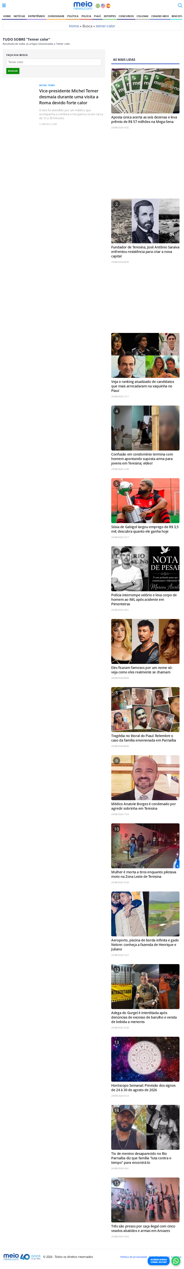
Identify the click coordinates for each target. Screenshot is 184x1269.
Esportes (110, 16)
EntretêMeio (36, 16)
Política (72, 16)
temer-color (105, 26)
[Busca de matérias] (180, 6)
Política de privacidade (133, 1257)
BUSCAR (13, 71)
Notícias (19, 16)
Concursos (126, 16)
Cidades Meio (160, 16)
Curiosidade (56, 16)
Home (7, 16)
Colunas (142, 16)
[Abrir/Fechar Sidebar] (4, 5)
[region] (145, 165)
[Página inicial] (83, 5)
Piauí (97, 16)
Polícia (86, 16)
